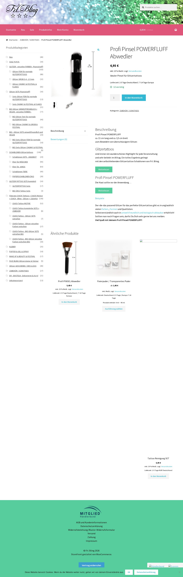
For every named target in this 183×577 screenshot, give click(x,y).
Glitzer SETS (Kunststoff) (19, 91)
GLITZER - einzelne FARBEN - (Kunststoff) (26, 66)
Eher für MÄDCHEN (20, 162)
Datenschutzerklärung (91, 526)
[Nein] (179, 572)
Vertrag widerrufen (91, 565)
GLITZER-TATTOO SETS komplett (22, 181)
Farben (105, 209)
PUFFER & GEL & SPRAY (19, 251)
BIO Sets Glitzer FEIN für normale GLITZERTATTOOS (26, 141)
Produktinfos (45, 29)
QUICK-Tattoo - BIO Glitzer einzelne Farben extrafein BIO (27, 240)
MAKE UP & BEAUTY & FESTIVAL (22, 256)
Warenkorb (78, 29)
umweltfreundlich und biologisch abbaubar (142, 212)
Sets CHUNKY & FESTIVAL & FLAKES (27, 104)
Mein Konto (62, 29)
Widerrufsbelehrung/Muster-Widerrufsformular (91, 529)
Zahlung (91, 537)
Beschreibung (57, 130)
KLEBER (12, 246)
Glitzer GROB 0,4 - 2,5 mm (23, 79)
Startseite (11, 29)
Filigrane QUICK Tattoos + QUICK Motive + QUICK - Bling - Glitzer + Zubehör (26, 197)
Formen (113, 209)
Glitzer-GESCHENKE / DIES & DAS (22, 266)
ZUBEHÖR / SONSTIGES (29, 40)
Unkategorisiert (16, 280)
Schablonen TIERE (19, 171)
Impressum (91, 540)
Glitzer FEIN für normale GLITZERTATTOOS (22, 73)
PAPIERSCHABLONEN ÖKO (23, 176)
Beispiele (99, 198)
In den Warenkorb (134, 97)
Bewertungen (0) (59, 139)
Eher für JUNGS (18, 166)
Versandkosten (135, 71)
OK (129, 572)
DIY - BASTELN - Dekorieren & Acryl (23, 275)
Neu (23, 29)
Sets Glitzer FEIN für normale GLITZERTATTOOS (24, 98)
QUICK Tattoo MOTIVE (21, 203)
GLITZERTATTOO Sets (21, 186)
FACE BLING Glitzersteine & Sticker (24, 261)
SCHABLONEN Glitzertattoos (21, 152)
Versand (91, 533)
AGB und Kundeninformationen (91, 522)
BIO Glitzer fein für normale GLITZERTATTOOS (24, 118)
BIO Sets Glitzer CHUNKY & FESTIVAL (27, 147)
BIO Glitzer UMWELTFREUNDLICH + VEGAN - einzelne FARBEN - (23, 110)
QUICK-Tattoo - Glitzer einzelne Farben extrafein (25, 225)
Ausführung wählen (114, 309)
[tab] (69, 131)
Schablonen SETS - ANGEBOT (24, 157)
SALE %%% (14, 61)
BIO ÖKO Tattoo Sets (21, 191)
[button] (98, 49)
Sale (32, 29)
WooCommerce (103, 554)
